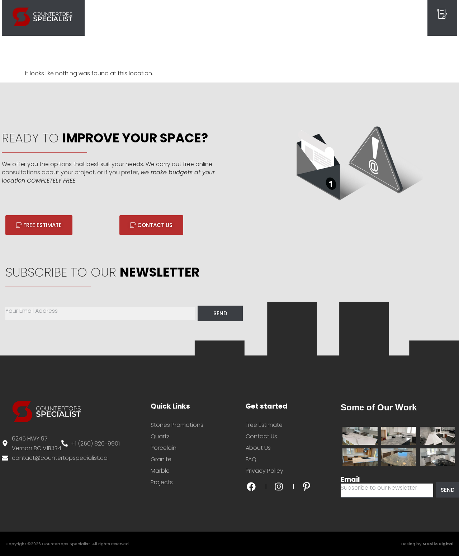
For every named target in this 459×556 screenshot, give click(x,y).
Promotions (331, 17)
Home (127, 17)
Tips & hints (293, 17)
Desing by (427, 544)
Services (155, 17)
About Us (258, 17)
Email (350, 479)
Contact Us (369, 17)
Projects (227, 17)
